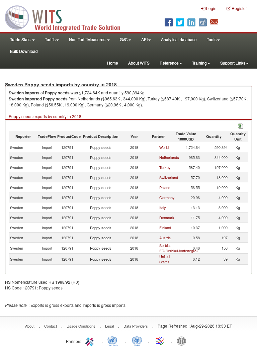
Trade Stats (20, 39)
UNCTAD (113, 340)
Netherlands (169, 157)
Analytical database (179, 39)
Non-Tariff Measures (87, 39)
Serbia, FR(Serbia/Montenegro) (178, 248)
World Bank (183, 340)
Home (112, 63)
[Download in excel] (240, 125)
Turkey (165, 167)
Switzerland (168, 177)
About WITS (139, 63)
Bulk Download (24, 51)
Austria (165, 237)
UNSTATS (137, 340)
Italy (162, 207)
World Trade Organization (160, 340)
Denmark (166, 217)
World (164, 147)
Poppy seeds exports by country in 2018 (45, 116)
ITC (90, 340)
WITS (67, 16)
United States (164, 259)
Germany (167, 197)
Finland (165, 227)
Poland (164, 187)
